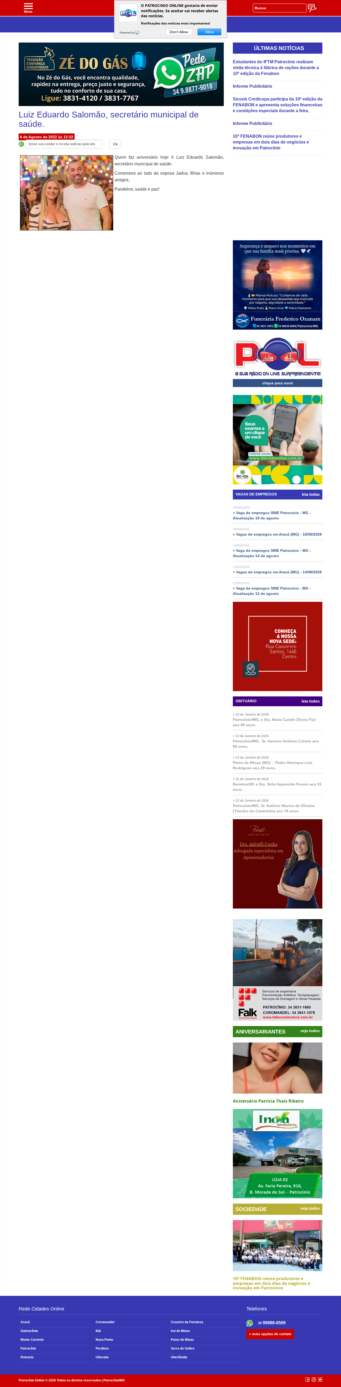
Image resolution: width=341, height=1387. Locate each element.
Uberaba (101, 1357)
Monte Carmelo (31, 1340)
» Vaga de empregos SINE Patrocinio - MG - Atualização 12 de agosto (272, 591)
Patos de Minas (181, 1340)
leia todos (311, 701)
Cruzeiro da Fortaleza (186, 1322)
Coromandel (104, 1322)
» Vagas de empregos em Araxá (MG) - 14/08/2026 (277, 572)
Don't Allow (179, 32)
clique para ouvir (277, 383)
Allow (209, 32)
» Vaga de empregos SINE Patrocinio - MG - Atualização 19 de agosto (272, 515)
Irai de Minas (179, 1331)
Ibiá (97, 1331)
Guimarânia (28, 1331)
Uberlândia (178, 1357)
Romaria (26, 1357)
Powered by (127, 32)
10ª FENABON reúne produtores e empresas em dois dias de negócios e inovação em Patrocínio (271, 142)
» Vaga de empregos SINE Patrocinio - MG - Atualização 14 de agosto (272, 553)
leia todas (311, 494)
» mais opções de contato (270, 1334)
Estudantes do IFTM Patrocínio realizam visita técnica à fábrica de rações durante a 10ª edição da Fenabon (276, 68)
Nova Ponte (103, 1340)
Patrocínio (27, 1348)
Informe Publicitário (252, 86)
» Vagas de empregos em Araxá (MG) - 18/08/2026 (277, 534)
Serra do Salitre (181, 1348)
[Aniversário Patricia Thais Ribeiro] (277, 1068)
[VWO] (140, 32)
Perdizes (101, 1348)
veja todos (310, 1031)
